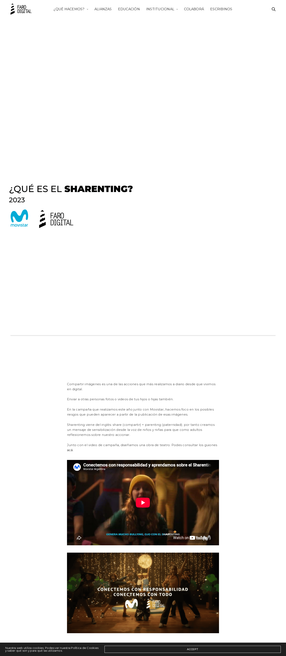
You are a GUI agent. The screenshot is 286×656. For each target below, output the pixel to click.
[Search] (274, 9)
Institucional (160, 9)
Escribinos (221, 9)
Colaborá (194, 9)
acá (70, 450)
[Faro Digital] (21, 9)
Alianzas (103, 9)
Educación (129, 9)
